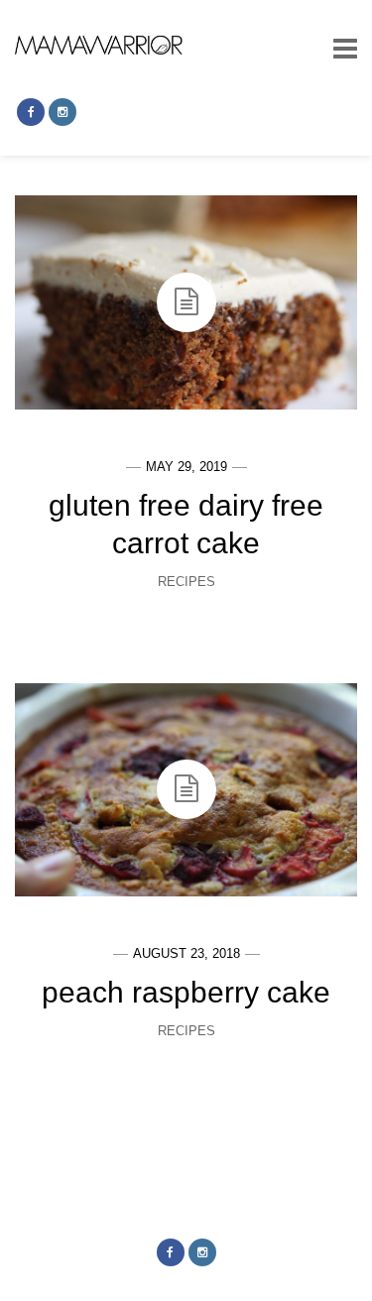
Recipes (186, 581)
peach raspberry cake (186, 992)
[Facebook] (31, 112)
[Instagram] (62, 112)
